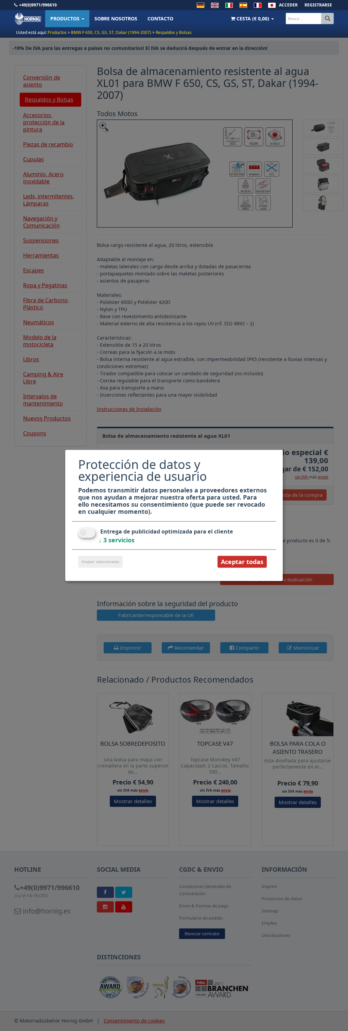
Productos (65, 18)
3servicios (117, 540)
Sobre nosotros (115, 18)
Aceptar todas (242, 562)
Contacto (160, 18)
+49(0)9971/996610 (38, 5)
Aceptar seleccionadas (100, 561)
